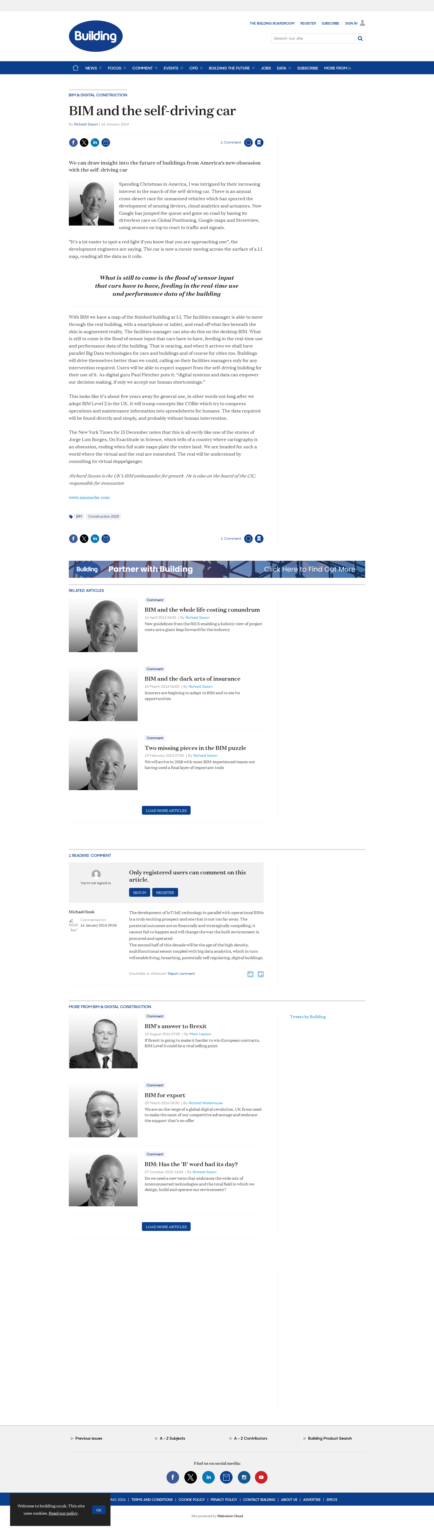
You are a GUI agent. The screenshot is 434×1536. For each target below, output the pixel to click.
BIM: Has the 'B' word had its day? (191, 1164)
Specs (332, 1499)
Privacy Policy (224, 1499)
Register (308, 23)
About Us (289, 1499)
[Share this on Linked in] (94, 142)
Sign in (196, 132)
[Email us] (226, 1477)
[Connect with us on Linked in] (208, 1477)
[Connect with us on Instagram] (244, 1477)
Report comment (181, 973)
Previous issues (88, 1438)
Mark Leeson (200, 1034)
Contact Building (259, 1499)
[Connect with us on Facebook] (172, 1477)
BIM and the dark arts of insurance (192, 678)
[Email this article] (105, 142)
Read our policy (63, 1513)
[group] (336, 67)
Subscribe (330, 23)
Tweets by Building (308, 1016)
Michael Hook (81, 911)
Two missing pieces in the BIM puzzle (195, 748)
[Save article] (259, 142)
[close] (263, 132)
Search (360, 38)
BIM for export (165, 1095)
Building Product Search (330, 1438)
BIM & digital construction (98, 95)
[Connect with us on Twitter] (190, 1477)
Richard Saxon (86, 124)
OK (98, 1509)
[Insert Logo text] (96, 50)
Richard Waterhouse (206, 1103)
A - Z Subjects (172, 1438)
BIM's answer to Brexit (176, 1026)
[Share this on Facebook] (73, 142)
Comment (155, 600)
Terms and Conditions (152, 1499)
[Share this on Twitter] (84, 142)
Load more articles (166, 810)
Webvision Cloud (230, 1516)
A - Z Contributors (250, 1438)
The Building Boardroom (272, 23)
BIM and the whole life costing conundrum (202, 609)
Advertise (312, 1499)
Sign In (351, 23)
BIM (79, 516)
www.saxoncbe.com (89, 497)
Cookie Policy (192, 1499)
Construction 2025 (103, 516)
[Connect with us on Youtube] (261, 1477)
